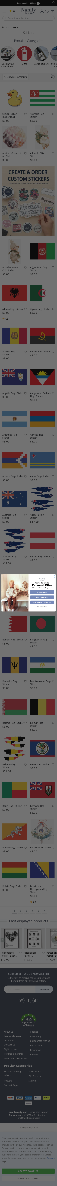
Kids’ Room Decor (42, 597)
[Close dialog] (52, 576)
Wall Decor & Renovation (42, 602)
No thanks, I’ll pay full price (42, 606)
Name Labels (42, 592)
